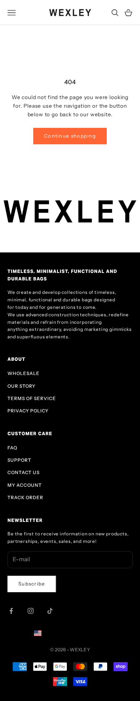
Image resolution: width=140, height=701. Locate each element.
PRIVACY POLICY (28, 410)
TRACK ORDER (25, 497)
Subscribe (31, 584)
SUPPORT (19, 460)
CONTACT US (23, 472)
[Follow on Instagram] (30, 611)
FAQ (12, 448)
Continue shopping (70, 136)
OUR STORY (21, 386)
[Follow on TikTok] (50, 611)
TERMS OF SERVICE (31, 398)
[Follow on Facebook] (11, 611)
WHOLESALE (23, 373)
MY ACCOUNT (24, 485)
